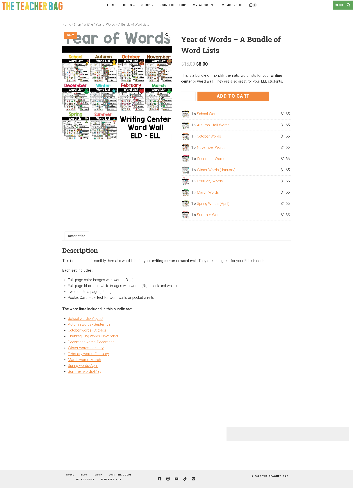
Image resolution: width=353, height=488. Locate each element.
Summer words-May (84, 371)
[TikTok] (185, 478)
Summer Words (209, 215)
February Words (210, 181)
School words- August (85, 318)
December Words (211, 158)
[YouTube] (176, 478)
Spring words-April (83, 365)
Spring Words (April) (213, 203)
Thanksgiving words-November (93, 336)
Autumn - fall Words (213, 125)
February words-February (88, 354)
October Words (209, 136)
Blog (84, 474)
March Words (208, 192)
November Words (211, 147)
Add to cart (233, 96)
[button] (167, 35)
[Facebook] (159, 478)
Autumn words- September (90, 324)
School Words (208, 114)
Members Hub (234, 5)
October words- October (87, 330)
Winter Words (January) (216, 170)
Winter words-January (86, 348)
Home (112, 5)
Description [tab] (76, 236)
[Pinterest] (193, 478)
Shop (98, 474)
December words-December (91, 342)
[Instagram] (168, 478)
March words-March (84, 359)
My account (204, 5)
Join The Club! (173, 5)
